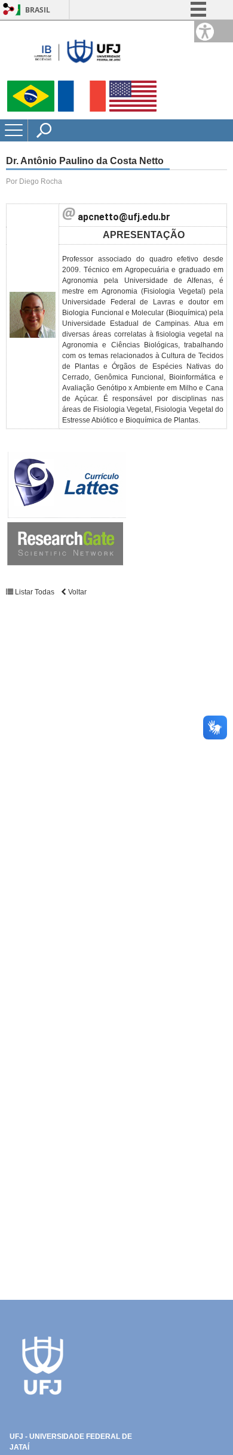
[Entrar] (9, 10)
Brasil (37, 10)
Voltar (76, 592)
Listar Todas (34, 592)
